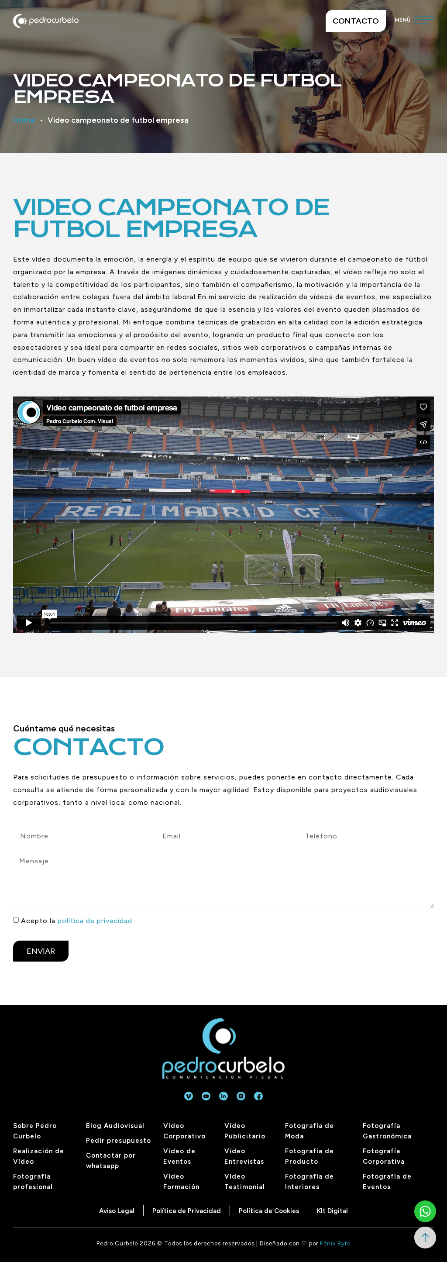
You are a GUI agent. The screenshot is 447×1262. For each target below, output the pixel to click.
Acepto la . (77, 921)
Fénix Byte (335, 1243)
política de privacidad (95, 921)
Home (24, 120)
